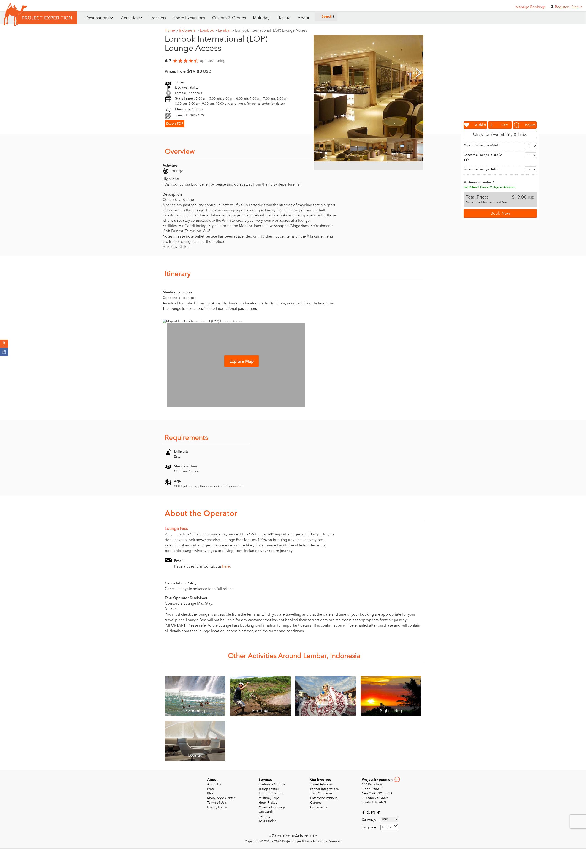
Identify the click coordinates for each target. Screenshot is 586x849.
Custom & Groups (229, 18)
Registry (264, 816)
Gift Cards (266, 812)
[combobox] (389, 827)
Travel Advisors (321, 784)
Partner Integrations (324, 789)
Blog (210, 793)
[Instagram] (373, 812)
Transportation (269, 789)
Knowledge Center (221, 798)
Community (318, 807)
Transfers (158, 18)
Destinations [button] (97, 18)
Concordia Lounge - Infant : (482, 169)
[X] (368, 812)
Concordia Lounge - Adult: (481, 145)
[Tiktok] (378, 812)
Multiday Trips (269, 798)
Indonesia (189, 30)
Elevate (283, 18)
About (303, 18)
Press (210, 789)
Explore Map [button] (241, 361)
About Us (214, 784)
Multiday (261, 18)
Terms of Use (216, 802)
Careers (315, 802)
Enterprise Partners (323, 798)
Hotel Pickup (268, 802)
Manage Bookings (272, 807)
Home (171, 30)
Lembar (226, 30)
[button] (4, 344)
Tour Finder (267, 821)
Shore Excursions (189, 18)
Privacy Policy (217, 807)
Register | (562, 7)
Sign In (577, 7)
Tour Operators (321, 793)
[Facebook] (364, 812)
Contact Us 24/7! (374, 802)
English (387, 827)
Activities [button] (129, 18)
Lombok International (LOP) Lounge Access (271, 30)
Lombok (208, 30)
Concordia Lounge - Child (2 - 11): (483, 157)
